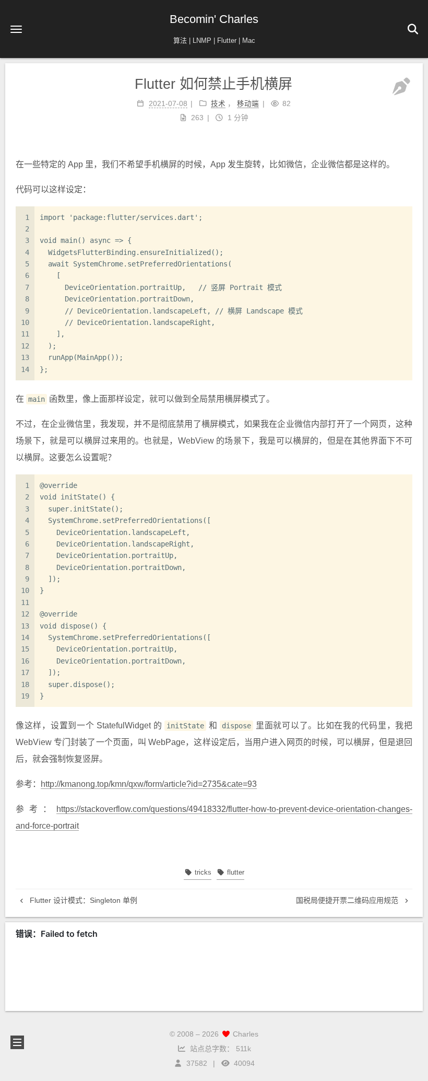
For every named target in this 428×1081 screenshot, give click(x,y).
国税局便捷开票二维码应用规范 (348, 900)
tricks (202, 872)
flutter (234, 872)
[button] (16, 29)
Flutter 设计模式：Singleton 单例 (82, 900)
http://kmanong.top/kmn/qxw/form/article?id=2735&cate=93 (149, 784)
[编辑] (401, 87)
